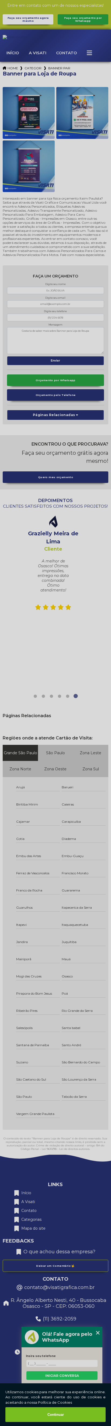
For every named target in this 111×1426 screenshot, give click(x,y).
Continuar (55, 1415)
